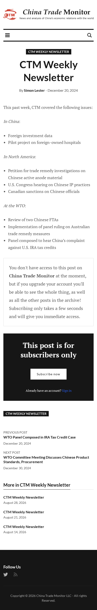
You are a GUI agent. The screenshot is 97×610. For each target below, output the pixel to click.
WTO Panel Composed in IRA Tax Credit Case (39, 437)
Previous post (15, 432)
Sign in (67, 390)
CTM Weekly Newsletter (48, 52)
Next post (11, 452)
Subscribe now (48, 374)
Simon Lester (34, 90)
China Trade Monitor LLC (54, 596)
